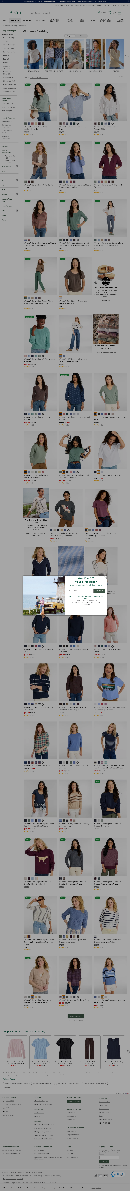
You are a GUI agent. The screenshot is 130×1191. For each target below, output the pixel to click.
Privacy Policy (86, 604)
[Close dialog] (104, 577)
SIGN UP (99, 591)
